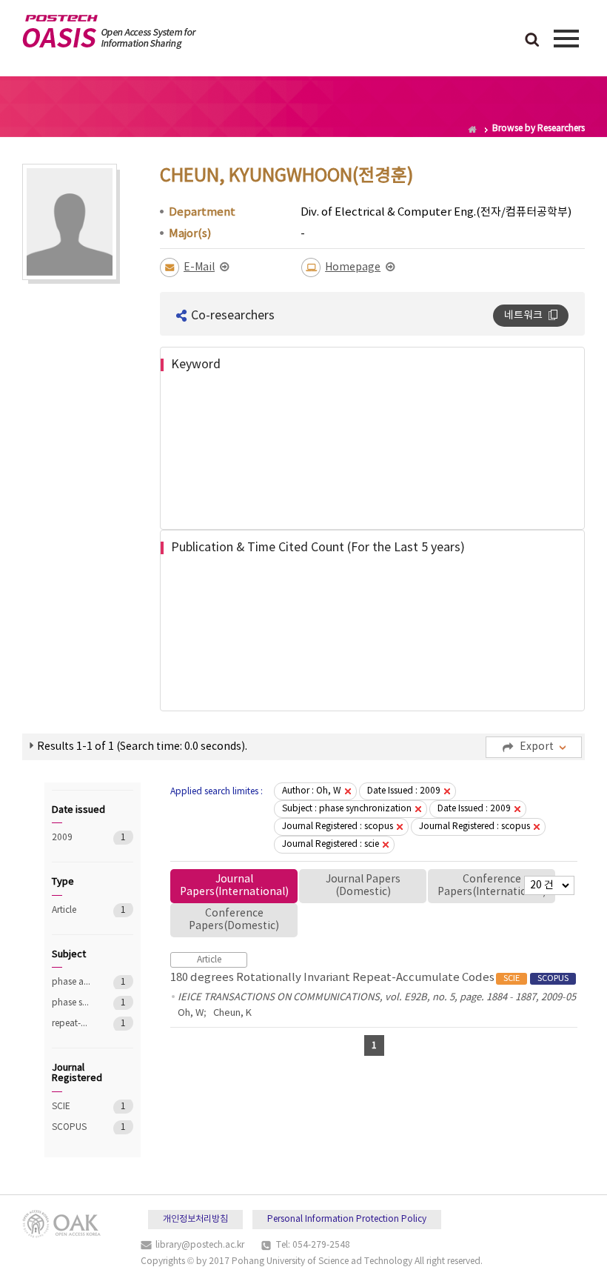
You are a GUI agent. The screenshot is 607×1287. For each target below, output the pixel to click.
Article (72, 910)
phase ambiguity (72, 982)
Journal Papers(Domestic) (363, 886)
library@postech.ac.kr (199, 1245)
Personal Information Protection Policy (346, 1219)
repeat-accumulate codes (72, 1023)
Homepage (352, 267)
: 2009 (403, 791)
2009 (72, 837)
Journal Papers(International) (234, 886)
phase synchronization (72, 1003)
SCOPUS (72, 1127)
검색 (532, 41)
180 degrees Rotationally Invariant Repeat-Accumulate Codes (369, 977)
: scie (330, 844)
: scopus (337, 826)
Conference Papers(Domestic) (234, 920)
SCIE (72, 1106)
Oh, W (191, 1013)
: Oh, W (311, 791)
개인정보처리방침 (195, 1219)
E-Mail (199, 267)
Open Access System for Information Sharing (109, 32)
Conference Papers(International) (491, 886)
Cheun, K (232, 1013)
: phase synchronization (347, 809)
